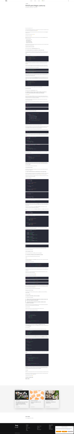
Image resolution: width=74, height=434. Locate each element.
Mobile (37, 428)
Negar (64, 431)
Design (26, 429)
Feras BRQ (27, 3)
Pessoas (19, 400)
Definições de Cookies (70, 431)
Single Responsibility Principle (34, 48)
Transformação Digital (39, 429)
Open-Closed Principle (33, 90)
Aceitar (58, 431)
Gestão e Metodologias (35, 400)
